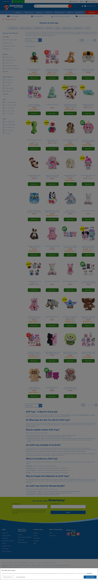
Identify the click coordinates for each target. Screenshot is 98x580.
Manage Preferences (20, 577)
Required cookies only (8, 577)
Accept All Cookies (90, 577)
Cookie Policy (89, 573)
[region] (49, 574)
